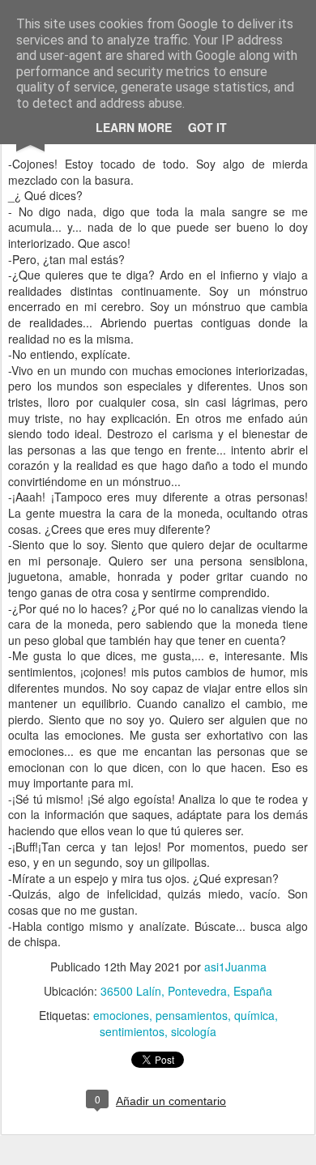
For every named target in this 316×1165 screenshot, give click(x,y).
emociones (121, 1015)
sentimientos (132, 1031)
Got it (207, 127)
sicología (193, 1031)
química (254, 1015)
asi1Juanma (235, 966)
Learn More (134, 127)
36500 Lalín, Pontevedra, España (186, 991)
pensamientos (192, 1015)
